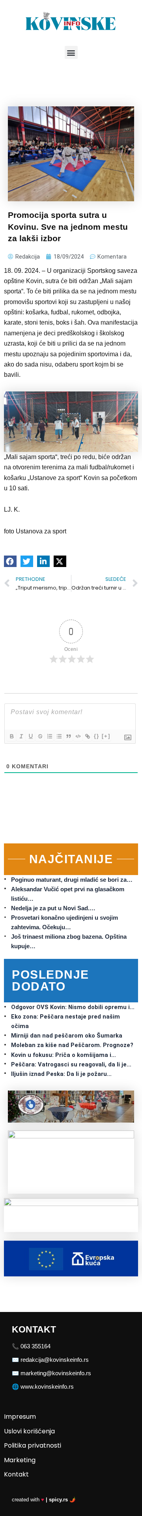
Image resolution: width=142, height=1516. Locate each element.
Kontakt (16, 1474)
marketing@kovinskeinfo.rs (56, 1373)
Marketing (20, 1460)
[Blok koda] (77, 736)
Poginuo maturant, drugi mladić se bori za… (72, 880)
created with (44, 1500)
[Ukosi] (21, 736)
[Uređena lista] (49, 736)
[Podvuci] (30, 736)
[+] (106, 736)
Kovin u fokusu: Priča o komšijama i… (63, 1055)
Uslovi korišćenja (29, 1431)
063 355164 (35, 1346)
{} (96, 736)
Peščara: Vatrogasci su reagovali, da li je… (71, 1064)
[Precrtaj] (40, 736)
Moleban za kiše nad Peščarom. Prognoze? (72, 1045)
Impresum (20, 1416)
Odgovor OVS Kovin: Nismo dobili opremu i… (73, 1007)
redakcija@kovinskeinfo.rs (55, 1360)
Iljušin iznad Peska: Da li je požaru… (61, 1073)
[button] (71, 52)
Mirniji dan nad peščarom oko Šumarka (66, 1035)
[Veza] (87, 736)
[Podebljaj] (11, 736)
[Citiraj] (68, 736)
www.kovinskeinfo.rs (47, 1387)
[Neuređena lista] (59, 736)
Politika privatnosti (32, 1445)
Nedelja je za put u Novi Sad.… (53, 908)
